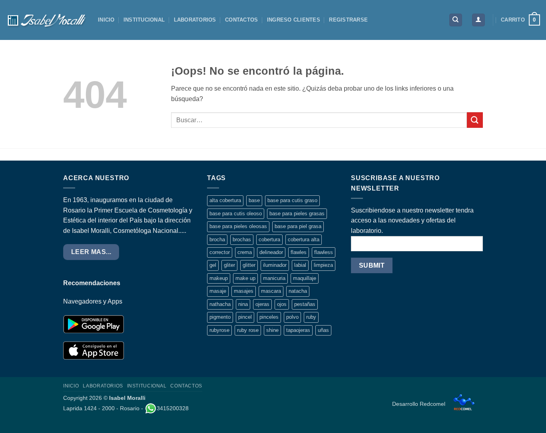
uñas (323, 330)
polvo (292, 317)
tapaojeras (298, 330)
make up (245, 278)
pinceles (269, 317)
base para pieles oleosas (238, 226)
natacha (298, 291)
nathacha (220, 304)
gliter (229, 265)
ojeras (262, 304)
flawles (299, 252)
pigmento (220, 317)
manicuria (274, 278)
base (254, 200)
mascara (271, 291)
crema (244, 252)
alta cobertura (225, 200)
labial (300, 265)
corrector (219, 252)
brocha (217, 239)
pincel (245, 317)
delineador (271, 252)
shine (272, 330)
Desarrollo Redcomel (419, 404)
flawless (323, 252)
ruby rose (248, 330)
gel (212, 265)
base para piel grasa (298, 226)
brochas (242, 239)
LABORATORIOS (195, 20)
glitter (249, 265)
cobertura (269, 239)
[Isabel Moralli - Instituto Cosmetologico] (46, 20)
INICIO (106, 20)
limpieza (323, 265)
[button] (478, 20)
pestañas (304, 304)
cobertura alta (303, 239)
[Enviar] (475, 120)
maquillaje (304, 278)
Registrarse (348, 20)
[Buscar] (455, 20)
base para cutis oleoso (235, 213)
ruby (311, 317)
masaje (217, 291)
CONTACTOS (241, 20)
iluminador (275, 265)
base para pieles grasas (297, 213)
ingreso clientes (293, 20)
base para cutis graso (292, 200)
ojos (282, 304)
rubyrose (219, 330)
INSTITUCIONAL (144, 20)
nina (243, 304)
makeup (218, 278)
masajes (243, 291)
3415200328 (173, 408)
